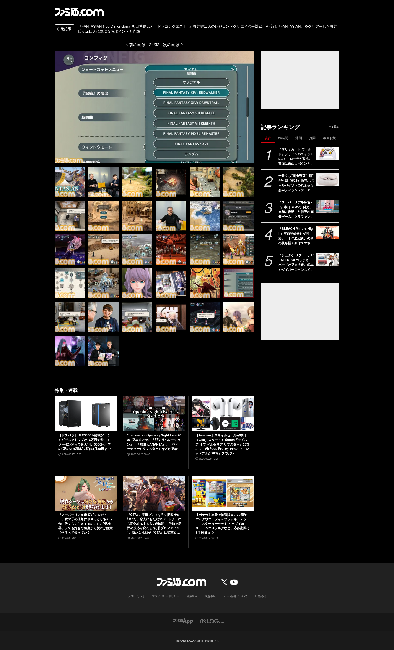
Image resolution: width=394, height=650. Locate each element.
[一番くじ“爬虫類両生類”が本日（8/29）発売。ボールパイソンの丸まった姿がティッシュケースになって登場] (327, 179)
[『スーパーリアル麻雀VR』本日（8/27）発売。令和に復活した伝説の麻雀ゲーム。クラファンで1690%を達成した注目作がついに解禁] (327, 206)
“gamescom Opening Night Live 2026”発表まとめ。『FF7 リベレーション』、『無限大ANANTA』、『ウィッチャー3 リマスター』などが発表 (154, 442)
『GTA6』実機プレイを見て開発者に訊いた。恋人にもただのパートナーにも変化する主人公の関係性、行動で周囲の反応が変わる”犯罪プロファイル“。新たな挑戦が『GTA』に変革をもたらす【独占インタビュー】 (154, 523)
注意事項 (210, 596)
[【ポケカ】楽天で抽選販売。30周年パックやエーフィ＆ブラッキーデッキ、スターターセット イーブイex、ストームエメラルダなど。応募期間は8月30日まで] (223, 493)
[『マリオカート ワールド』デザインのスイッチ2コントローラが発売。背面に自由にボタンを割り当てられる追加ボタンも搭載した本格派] (327, 153)
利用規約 (192, 596)
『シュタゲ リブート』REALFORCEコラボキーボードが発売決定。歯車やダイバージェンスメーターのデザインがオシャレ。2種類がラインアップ (296, 262)
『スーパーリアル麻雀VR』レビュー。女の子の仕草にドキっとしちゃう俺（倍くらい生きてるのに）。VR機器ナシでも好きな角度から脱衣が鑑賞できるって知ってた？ (85, 523)
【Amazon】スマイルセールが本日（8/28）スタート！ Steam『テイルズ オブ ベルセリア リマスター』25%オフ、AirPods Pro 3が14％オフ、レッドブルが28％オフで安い (222, 444)
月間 (312, 137)
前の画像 (137, 44)
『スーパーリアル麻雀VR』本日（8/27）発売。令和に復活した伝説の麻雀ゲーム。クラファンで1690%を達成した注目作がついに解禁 (296, 209)
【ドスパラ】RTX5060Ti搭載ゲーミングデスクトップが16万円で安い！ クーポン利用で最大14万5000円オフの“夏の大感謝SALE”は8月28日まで (84, 442)
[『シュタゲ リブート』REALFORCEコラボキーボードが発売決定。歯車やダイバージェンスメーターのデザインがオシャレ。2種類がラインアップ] (327, 259)
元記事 (65, 28)
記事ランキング (280, 126)
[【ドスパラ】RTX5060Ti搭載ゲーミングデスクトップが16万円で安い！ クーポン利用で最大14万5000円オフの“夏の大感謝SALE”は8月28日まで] (86, 413)
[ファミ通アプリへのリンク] (183, 620)
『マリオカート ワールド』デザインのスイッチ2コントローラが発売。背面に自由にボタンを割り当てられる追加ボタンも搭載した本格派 (296, 156)
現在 (267, 137)
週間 (299, 137)
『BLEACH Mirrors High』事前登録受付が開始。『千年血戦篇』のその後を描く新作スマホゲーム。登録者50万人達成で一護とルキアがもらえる (296, 235)
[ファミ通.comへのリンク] (79, 12)
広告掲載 (260, 596)
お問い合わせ (136, 596)
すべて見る (332, 126)
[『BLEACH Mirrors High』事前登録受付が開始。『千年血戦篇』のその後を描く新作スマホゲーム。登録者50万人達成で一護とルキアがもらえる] (327, 232)
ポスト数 (329, 137)
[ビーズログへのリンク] (212, 620)
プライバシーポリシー (165, 596)
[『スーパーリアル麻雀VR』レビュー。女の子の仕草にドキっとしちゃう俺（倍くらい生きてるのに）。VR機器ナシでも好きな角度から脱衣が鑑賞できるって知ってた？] (86, 493)
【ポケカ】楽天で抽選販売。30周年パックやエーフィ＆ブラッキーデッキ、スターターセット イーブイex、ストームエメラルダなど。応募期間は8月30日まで (222, 523)
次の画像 (171, 44)
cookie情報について (235, 596)
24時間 (283, 137)
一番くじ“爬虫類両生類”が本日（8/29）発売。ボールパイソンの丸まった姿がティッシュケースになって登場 (296, 182)
